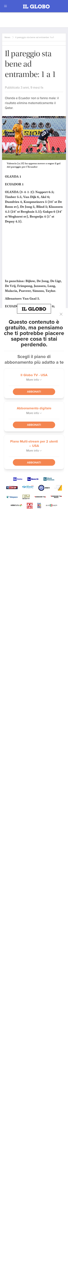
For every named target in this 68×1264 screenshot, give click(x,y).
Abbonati (34, 391)
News (7, 37)
